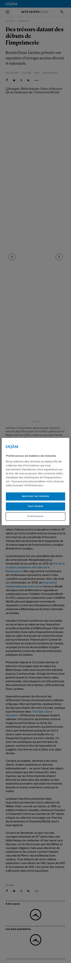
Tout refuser (35, 506)
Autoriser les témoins (35, 496)
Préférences (36, 516)
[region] (35, 481)
